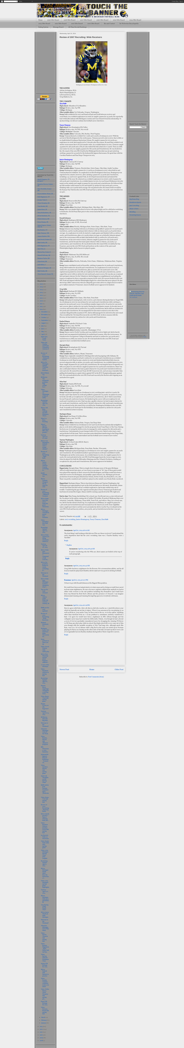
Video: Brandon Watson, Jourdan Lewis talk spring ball (45, 828)
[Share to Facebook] (94, 516)
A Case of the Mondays (45, 665)
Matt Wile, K (41, 249)
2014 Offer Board (135, 20)
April (43, 334)
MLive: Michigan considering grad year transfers (45, 513)
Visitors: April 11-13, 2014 (45, 713)
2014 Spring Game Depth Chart (44, 907)
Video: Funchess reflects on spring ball (45, 672)
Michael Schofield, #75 (45, 624)
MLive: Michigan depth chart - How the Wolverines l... (45, 873)
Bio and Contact (109, 24)
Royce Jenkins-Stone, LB (45, 194)
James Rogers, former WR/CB (44, 226)
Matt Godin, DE (42, 243)
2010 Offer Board (93, 24)
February (44, 1020)
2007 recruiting (70, 519)
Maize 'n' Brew (134, 209)
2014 (41, 309)
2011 (41, 1032)
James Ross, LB (42, 209)
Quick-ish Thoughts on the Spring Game (44, 779)
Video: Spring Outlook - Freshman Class (45, 958)
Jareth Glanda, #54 (44, 474)
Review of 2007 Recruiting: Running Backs (45, 808)
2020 (41, 301)
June (42, 329)
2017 (41, 304)
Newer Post (64, 669)
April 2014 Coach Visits (44, 338)
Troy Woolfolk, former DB (44, 190)
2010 (41, 1035)
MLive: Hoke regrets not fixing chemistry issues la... (45, 538)
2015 (41, 307)
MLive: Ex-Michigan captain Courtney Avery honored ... (45, 366)
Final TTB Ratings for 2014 (44, 1003)
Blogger (144, 336)
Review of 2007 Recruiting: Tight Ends (45, 455)
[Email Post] (84, 516)
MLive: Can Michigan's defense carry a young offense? (45, 445)
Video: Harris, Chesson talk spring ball (44, 937)
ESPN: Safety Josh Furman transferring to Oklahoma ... (45, 790)
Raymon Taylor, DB (44, 258)
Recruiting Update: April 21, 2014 (44, 530)
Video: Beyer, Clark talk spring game (45, 699)
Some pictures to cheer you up (45, 641)
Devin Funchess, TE (44, 216)
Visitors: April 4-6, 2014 (44, 891)
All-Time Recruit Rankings (77, 27)
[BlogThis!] (90, 516)
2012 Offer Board (61, 24)
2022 (41, 295)
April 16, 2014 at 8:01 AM (81, 530)
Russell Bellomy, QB (44, 255)
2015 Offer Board (119, 20)
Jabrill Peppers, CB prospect (43, 180)
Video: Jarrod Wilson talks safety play (45, 649)
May (42, 332)
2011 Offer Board (77, 24)
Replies (69, 545)
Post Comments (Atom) (96, 677)
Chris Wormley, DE (43, 203)
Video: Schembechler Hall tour (44, 522)
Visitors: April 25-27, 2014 (44, 436)
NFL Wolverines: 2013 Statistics (45, 749)
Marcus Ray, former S (44, 252)
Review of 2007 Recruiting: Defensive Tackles (45, 356)
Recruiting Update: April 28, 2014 (44, 402)
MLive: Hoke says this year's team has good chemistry (45, 503)
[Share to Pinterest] (96, 516)
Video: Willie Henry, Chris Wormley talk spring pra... (45, 994)
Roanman (67, 580)
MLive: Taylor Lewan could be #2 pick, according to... (44, 465)
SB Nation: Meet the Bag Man (44, 718)
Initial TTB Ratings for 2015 (44, 965)
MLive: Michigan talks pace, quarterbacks (45, 899)
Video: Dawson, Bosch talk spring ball (45, 1011)
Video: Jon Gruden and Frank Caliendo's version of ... (45, 347)
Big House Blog (134, 199)
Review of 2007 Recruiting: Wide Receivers (45, 617)
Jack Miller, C (42, 265)
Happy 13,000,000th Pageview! (45, 706)
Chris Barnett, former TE (45, 274)
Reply (66, 541)
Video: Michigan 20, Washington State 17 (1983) (45, 394)
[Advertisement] (45, 61)
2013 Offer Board (44, 24)
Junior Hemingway (82, 519)
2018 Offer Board (69, 20)
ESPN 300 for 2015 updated (45, 609)
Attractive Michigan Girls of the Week (44, 731)
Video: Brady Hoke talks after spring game (45, 844)
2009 (41, 1038)
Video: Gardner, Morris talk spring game (44, 769)
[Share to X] (92, 516)
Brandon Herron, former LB (45, 185)
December (44, 312)
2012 (41, 1029)
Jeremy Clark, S (42, 200)
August (43, 323)
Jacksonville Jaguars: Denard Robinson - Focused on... (44, 759)
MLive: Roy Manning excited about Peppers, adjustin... (45, 658)
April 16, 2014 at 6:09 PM (81, 605)
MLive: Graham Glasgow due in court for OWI (44, 483)
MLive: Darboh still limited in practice (45, 973)
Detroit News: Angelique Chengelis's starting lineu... (45, 690)
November (44, 315)
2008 (41, 1041)
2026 (41, 284)
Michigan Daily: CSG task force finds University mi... (45, 633)
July (42, 326)
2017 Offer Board (86, 20)
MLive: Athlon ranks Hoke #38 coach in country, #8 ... (45, 600)
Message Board (58, 27)
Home (40, 20)
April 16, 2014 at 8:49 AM (86, 549)
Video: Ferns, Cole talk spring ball (45, 800)
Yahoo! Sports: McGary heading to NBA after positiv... (45, 428)
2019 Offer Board (53, 20)
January (43, 1023)
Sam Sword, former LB (44, 239)
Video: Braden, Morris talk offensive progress (44, 740)
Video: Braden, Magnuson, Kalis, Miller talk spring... (45, 948)
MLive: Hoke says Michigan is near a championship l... (45, 583)
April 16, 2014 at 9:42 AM (81, 566)
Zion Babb (104, 519)
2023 (41, 292)
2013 (41, 1027)
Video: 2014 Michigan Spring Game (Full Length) (44, 854)
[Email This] (89, 516)
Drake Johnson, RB (43, 219)
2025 (41, 287)
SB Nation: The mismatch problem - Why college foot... (45, 382)
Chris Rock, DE (42, 262)
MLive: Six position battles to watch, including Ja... (44, 566)
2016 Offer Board (102, 20)
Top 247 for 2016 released (44, 591)
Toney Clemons (95, 519)
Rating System (43, 27)
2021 (41, 298)
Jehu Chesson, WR (43, 233)
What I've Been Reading (44, 420)
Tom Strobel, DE (43, 206)
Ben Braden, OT (42, 230)
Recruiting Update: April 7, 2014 (44, 863)
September (44, 320)
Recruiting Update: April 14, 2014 (44, 680)
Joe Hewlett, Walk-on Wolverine (45, 837)
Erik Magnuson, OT (44, 197)
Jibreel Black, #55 (45, 374)
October (43, 317)
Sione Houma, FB (43, 222)
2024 (41, 290)
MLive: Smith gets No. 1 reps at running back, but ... (45, 817)
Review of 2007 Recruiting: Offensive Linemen (45, 493)
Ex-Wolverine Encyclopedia (129, 24)
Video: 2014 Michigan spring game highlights (45, 884)
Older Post (119, 669)
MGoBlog (133, 212)
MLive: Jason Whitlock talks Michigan (45, 914)
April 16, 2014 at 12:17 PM (79, 580)
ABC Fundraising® (133, 297)
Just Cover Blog (134, 206)
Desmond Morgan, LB (44, 268)
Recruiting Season (135, 215)
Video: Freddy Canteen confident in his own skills (45, 983)
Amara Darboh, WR (44, 236)
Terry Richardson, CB (44, 213)
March (43, 1017)
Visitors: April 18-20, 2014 (44, 545)
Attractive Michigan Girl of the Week (45, 928)
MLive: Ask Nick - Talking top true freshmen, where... (45, 412)
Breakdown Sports (135, 202)
